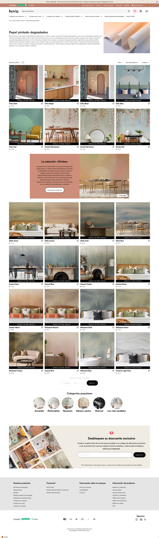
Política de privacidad (119, 498)
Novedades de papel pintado (22, 498)
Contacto (82, 492)
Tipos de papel (117, 490)
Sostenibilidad (84, 490)
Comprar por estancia (20, 500)
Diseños (23, 20)
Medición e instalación (119, 487)
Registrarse (139, 455)
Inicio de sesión (138, 5)
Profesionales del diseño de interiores (57, 490)
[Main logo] (14, 11)
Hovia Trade (50, 487)
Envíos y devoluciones (119, 492)
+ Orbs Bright (122, 195)
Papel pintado (16, 20)
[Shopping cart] (146, 11)
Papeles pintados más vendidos (22, 495)
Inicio (10, 20)
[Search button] (129, 11)
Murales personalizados (20, 487)
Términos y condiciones (119, 495)
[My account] (140, 11)
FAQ (114, 506)
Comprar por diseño (19, 506)
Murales (15, 492)
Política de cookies (118, 503)
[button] (147, 5)
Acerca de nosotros (85, 487)
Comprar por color (19, 503)
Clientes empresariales (53, 492)
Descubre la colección (54, 190)
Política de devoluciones (120, 500)
